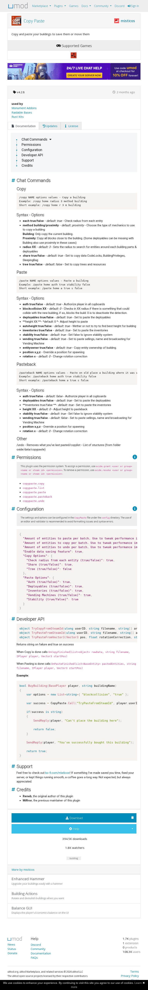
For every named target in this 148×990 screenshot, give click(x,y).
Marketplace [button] (40, 6)
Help (75, 829)
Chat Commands (34, 139)
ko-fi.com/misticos (57, 773)
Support (28, 160)
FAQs (34, 957)
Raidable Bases (22, 112)
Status (12, 949)
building (74, 858)
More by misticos (23, 869)
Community (38, 949)
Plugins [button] (59, 6)
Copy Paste (34, 21)
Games (73, 6)
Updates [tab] (51, 126)
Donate (12, 953)
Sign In (134, 6)
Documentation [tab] (25, 126)
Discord (119, 6)
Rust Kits (18, 117)
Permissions (31, 145)
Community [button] (101, 6)
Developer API (32, 155)
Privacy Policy (130, 976)
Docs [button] (85, 6)
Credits (27, 165)
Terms (134, 971)
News (11, 944)
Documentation (41, 953)
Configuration (32, 150)
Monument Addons (24, 108)
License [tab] (72, 126)
